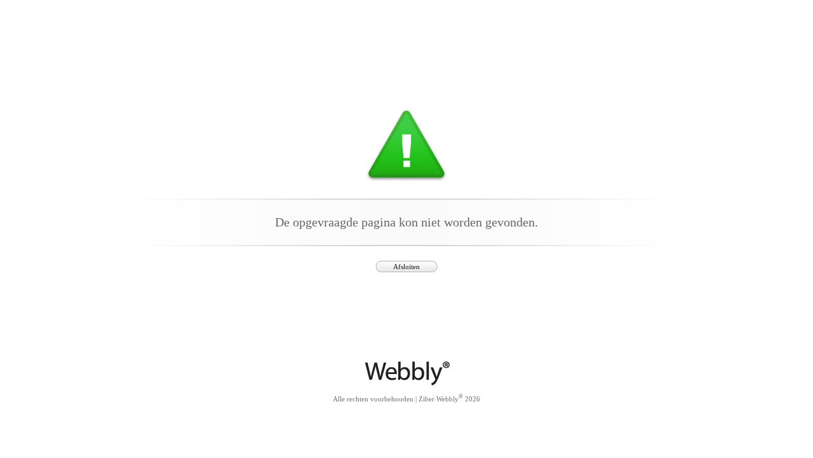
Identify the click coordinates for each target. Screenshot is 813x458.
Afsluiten (406, 266)
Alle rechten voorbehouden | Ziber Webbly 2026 (406, 398)
